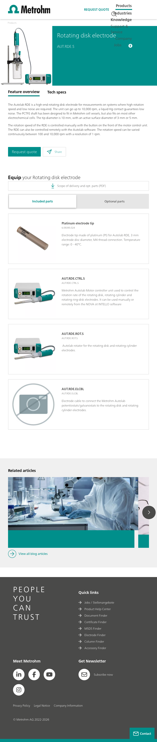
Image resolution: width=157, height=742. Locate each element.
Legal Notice (42, 705)
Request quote (96, 9)
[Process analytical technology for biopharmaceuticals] (71, 490)
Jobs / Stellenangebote (99, 602)
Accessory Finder (95, 648)
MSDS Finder (92, 628)
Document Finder (95, 615)
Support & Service (119, 29)
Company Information (68, 705)
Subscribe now (103, 674)
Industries (122, 13)
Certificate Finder (95, 622)
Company (123, 38)
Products (124, 5)
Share (58, 151)
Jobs (117, 44)
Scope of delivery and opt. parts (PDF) (81, 185)
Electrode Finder (94, 635)
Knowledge (121, 19)
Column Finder (94, 641)
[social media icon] (19, 674)
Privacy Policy (21, 705)
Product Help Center (97, 609)
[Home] (29, 12)
